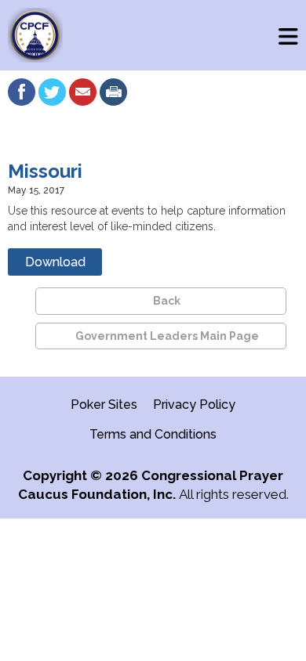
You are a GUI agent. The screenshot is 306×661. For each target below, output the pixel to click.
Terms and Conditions (153, 434)
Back (166, 300)
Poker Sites (104, 404)
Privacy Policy (194, 404)
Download (55, 262)
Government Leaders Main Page (167, 336)
